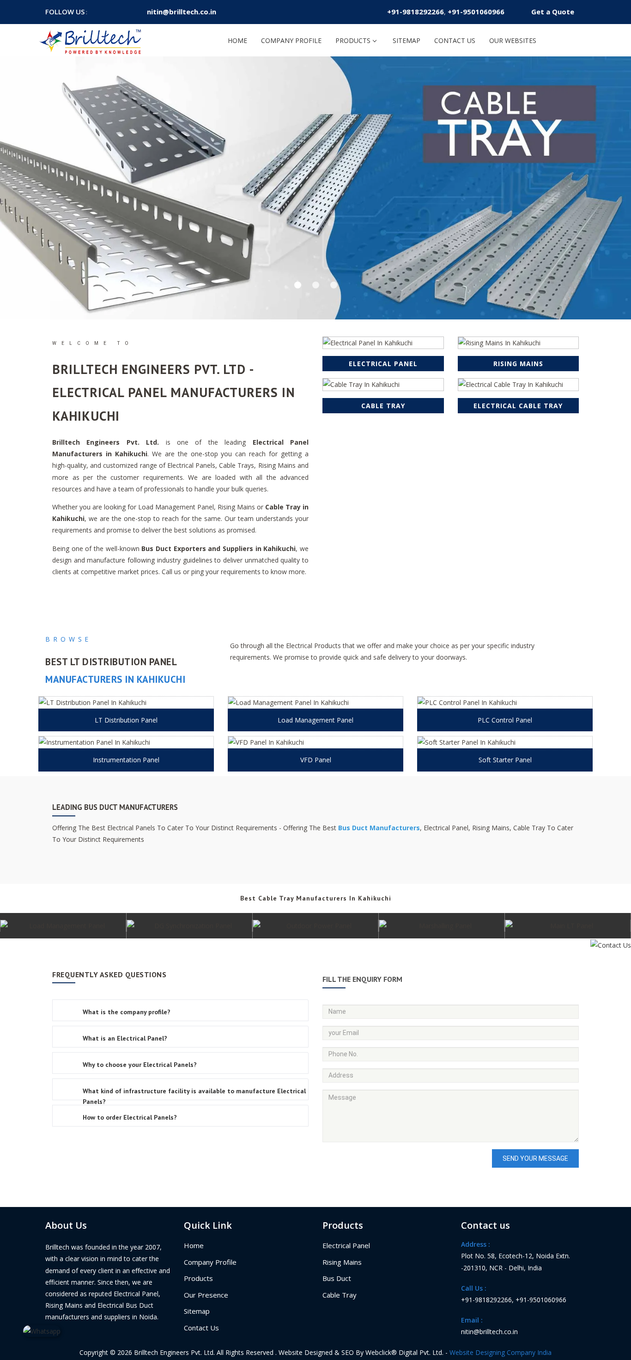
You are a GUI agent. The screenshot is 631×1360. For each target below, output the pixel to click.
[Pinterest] (119, 11)
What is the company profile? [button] (126, 1012)
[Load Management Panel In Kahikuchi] (315, 702)
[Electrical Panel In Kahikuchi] (383, 343)
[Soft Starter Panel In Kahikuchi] (505, 742)
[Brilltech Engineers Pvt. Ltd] (91, 40)
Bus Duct (336, 1278)
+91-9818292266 (415, 11)
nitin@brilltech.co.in (181, 11)
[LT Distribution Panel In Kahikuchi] (126, 702)
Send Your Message (535, 1158)
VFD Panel (315, 759)
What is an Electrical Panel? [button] (125, 1038)
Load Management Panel (315, 720)
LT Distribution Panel (126, 720)
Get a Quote (552, 11)
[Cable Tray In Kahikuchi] (383, 384)
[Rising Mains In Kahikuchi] (518, 343)
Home (237, 40)
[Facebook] (96, 11)
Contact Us (454, 40)
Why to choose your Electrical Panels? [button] (140, 1064)
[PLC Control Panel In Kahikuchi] (505, 702)
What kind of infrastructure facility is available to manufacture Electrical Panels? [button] (194, 1096)
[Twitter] (107, 11)
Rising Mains (518, 363)
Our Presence (206, 1294)
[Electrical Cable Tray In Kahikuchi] (518, 384)
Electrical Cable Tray (518, 405)
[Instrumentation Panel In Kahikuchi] (126, 742)
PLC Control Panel (505, 720)
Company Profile (291, 40)
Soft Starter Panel (505, 759)
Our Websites (512, 40)
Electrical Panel (383, 363)
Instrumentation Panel (126, 759)
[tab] (180, 1010)
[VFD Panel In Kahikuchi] (315, 742)
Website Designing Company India (500, 1352)
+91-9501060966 (476, 11)
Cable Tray (383, 405)
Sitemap (406, 40)
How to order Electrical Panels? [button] (130, 1117)
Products (352, 40)
